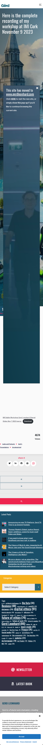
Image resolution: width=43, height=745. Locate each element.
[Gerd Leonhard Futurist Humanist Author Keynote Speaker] (5, 5)
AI (3, 603)
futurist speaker (34, 621)
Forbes (13, 615)
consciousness (22, 606)
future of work (19, 621)
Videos (32, 641)
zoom (11, 644)
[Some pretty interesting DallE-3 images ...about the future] (21, 479)
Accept (21, 737)
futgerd (19, 615)
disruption (19, 612)
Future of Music (6, 621)
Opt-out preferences (12, 742)
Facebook (5, 615)
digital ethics (25, 609)
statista (18, 633)
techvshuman (6, 635)
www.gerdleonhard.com (20, 94)
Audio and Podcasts (8, 444)
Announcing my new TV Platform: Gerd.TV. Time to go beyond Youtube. (24, 523)
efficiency (28, 612)
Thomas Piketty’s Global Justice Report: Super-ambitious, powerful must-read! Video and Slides (23, 532)
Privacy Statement (25, 742)
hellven (29, 624)
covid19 (32, 606)
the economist (19, 635)
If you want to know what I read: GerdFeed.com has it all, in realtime (22, 539)
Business (9, 606)
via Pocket (22, 641)
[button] (40, 716)
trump (11, 638)
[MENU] (40, 5)
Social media (8, 632)
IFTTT (4, 627)
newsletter (5, 630)
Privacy (27, 630)
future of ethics (14, 618)
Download (28, 421)
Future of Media (32, 618)
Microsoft (10, 627)
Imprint (35, 742)
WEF (4, 644)
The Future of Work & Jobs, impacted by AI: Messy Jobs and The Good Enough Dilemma (25, 546)
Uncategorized (16, 447)
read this (36, 630)
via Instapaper (9, 641)
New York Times (15, 630)
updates (20, 638)
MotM (17, 627)
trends (4, 638)
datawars (7, 609)
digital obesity (8, 612)
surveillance (27, 632)
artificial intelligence (13, 603)
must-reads (28, 627)
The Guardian (32, 635)
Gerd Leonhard (13, 623)
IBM (35, 624)
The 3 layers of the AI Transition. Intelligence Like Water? (21, 553)
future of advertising (29, 615)
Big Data (28, 603)
